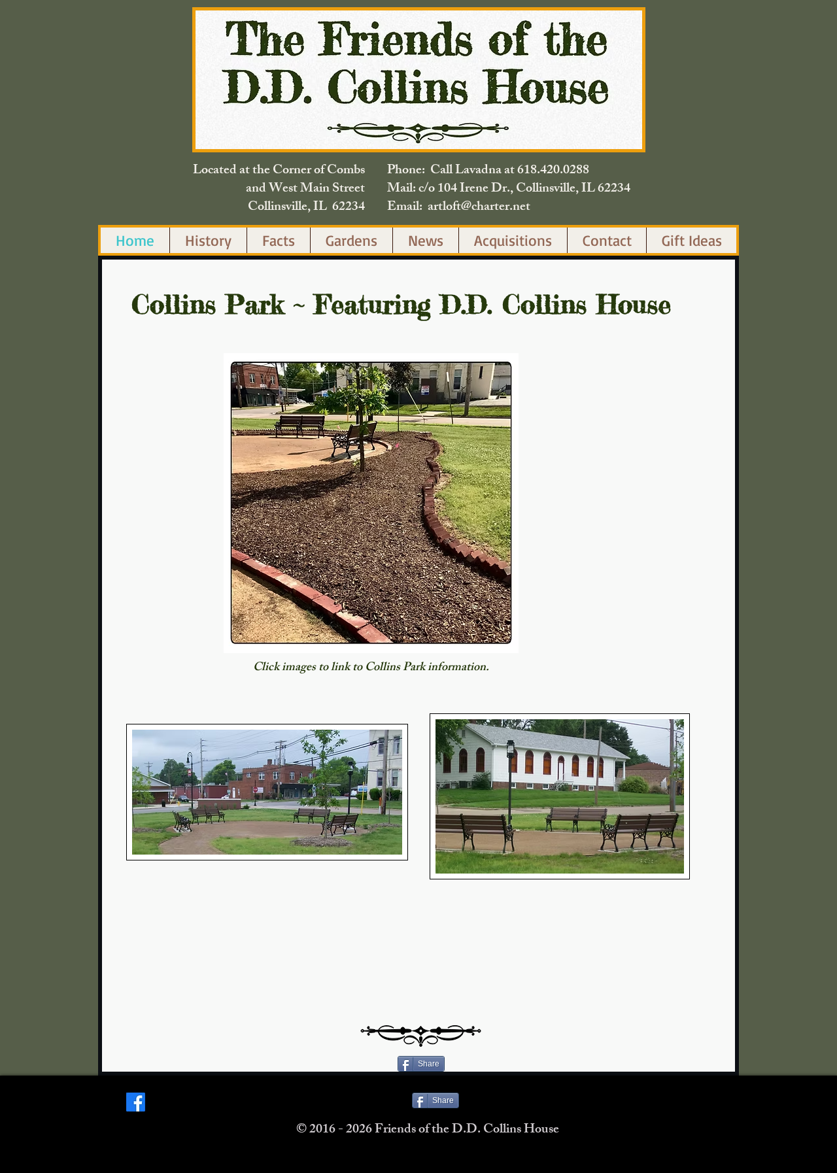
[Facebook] (135, 1102)
